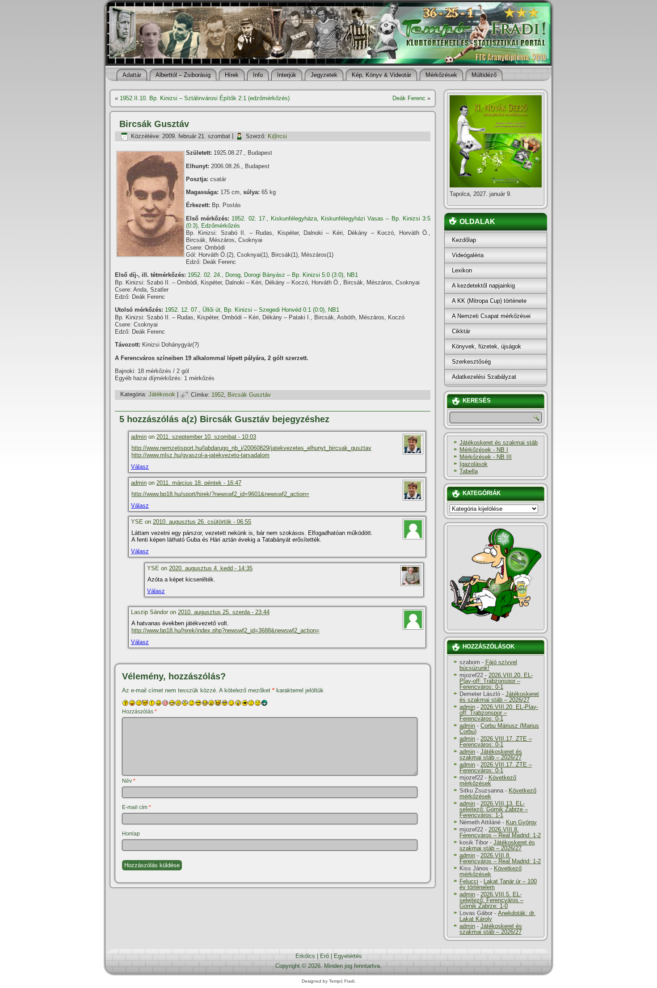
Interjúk (286, 75)
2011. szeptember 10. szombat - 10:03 (206, 436)
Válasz (140, 466)
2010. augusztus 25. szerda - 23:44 (224, 612)
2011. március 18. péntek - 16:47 (198, 482)
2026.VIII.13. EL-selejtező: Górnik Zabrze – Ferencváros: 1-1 (493, 809)
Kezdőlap (464, 240)
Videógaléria (468, 255)
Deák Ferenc (408, 98)
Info (258, 75)
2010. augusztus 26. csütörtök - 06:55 (202, 521)
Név (128, 781)
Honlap (131, 834)
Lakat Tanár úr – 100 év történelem (498, 884)
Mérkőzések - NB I (483, 449)
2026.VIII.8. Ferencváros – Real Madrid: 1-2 (500, 832)
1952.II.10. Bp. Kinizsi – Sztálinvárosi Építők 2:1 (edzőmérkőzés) (205, 98)
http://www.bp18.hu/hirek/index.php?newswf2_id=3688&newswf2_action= (225, 630)
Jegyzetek (324, 75)
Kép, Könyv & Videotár (381, 75)
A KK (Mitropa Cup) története (489, 300)
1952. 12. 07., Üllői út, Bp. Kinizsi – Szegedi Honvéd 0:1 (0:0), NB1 (252, 309)
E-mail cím (136, 807)
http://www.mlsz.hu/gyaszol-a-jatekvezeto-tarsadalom (200, 455)
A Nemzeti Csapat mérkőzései (491, 316)
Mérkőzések (441, 75)
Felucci (468, 881)
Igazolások (473, 464)
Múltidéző (484, 75)
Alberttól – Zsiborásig (183, 75)
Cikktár (461, 331)
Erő (324, 956)
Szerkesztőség (471, 361)
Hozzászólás (139, 711)
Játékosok (161, 394)
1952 (217, 394)
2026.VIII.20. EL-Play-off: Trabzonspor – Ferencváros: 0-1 (496, 681)
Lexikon (462, 270)
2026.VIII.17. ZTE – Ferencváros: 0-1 (495, 741)
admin (139, 436)
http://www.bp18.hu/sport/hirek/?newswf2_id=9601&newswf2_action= (220, 494)
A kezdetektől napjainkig (483, 285)
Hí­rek (232, 75)
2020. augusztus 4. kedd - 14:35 (211, 568)
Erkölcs (305, 956)
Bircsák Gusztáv (249, 394)
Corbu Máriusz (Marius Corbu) (499, 728)
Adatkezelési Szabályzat (484, 376)
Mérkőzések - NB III (485, 457)
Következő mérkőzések (487, 780)
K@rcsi (277, 136)
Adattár (131, 75)
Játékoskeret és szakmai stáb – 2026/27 (499, 697)
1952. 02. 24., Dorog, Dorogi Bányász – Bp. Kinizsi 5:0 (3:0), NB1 (273, 274)
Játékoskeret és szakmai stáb (498, 442)
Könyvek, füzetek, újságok (486, 346)
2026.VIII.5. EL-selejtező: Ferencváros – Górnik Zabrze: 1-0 (491, 900)
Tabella (468, 471)
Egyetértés (348, 956)
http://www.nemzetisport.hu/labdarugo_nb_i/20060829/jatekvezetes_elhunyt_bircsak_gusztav (251, 448)
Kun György (521, 822)
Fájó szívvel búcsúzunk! (488, 665)
